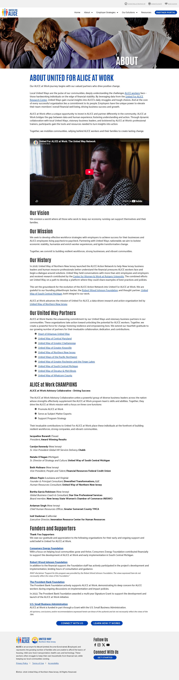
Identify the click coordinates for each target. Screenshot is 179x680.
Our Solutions (128, 12)
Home (77, 12)
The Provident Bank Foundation (47, 582)
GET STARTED (105, 657)
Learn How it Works (107, 623)
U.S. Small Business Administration (49, 604)
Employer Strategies (105, 12)
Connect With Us (72, 623)
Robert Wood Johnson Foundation (100, 290)
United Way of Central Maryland (55, 338)
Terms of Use (38, 663)
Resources (146, 12)
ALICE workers (132, 93)
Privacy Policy (22, 663)
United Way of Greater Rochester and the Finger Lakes (66, 361)
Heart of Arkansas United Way (54, 334)
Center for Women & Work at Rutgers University (98, 276)
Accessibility (53, 663)
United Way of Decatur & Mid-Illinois (57, 371)
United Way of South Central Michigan (58, 366)
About (87, 12)
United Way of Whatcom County (55, 375)
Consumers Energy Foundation (46, 548)
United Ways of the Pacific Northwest (57, 357)
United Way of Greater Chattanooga (57, 343)
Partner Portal (165, 12)
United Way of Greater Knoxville (55, 347)
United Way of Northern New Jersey (48, 304)
